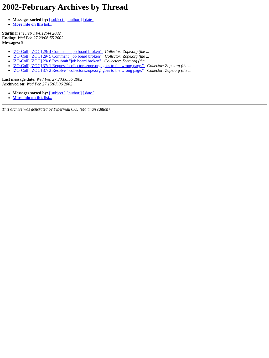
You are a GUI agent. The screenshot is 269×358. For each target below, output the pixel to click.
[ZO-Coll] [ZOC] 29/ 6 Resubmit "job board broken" (57, 61)
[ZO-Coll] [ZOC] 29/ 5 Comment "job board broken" (58, 56)
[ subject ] (57, 19)
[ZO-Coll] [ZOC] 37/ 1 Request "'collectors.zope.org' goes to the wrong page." (79, 65)
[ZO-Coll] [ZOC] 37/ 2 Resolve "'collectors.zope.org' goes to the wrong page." (79, 70)
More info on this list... (32, 24)
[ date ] (88, 19)
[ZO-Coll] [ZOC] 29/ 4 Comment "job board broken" (58, 51)
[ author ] (74, 19)
